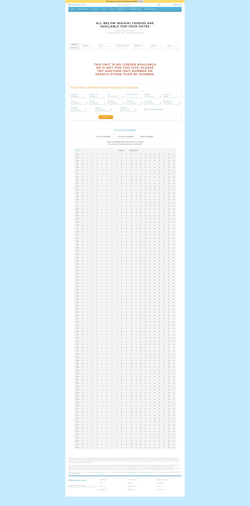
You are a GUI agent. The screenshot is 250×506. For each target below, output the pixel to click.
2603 (77, 447)
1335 (77, 257)
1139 (77, 232)
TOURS (104, 9)
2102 (77, 402)
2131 (77, 435)
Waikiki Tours (131, 486)
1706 (77, 338)
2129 (77, 428)
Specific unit (166, 94)
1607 (77, 312)
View (101, 45)
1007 (77, 225)
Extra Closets (148, 101)
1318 (77, 254)
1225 (77, 241)
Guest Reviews (103, 479)
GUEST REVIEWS (150, 9)
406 (77, 167)
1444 (77, 280)
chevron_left (82, 150)
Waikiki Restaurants (162, 479)
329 (77, 161)
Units (77, 150)
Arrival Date (73, 94)
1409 (77, 264)
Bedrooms (138, 45)
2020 (77, 393)
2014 (77, 386)
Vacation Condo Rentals (146, 472)
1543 (77, 306)
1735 (77, 351)
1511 (77, 283)
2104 (77, 406)
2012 (77, 383)
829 (77, 215)
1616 (77, 322)
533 (77, 183)
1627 (77, 328)
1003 (77, 222)
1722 (77, 341)
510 (77, 174)
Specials (130, 483)
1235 (77, 248)
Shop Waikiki (160, 483)
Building (85, 45)
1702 (77, 335)
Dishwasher (129, 101)
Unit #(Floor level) (122, 45)
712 (77, 203)
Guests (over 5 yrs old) (132, 94)
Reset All (74, 48)
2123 (77, 422)
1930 (77, 377)
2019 (77, 389)
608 (77, 187)
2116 (77, 412)
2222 (77, 441)
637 (77, 199)
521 (77, 180)
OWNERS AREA (135, 9)
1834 (77, 360)
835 (77, 219)
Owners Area (160, 489)
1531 (77, 296)
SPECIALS (95, 9)
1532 (77, 299)
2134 (77, 438)
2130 (77, 431)
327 (77, 158)
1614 (77, 319)
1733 (77, 348)
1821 (77, 357)
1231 (77, 244)
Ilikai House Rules (136, 466)
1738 (77, 354)
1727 (77, 344)
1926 (77, 373)
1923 (77, 367)
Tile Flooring (123, 107)
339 (77, 164)
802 (77, 209)
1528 (77, 293)
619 (77, 193)
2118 (77, 415)
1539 (77, 302)
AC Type (72, 101)
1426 (77, 273)
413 (77, 170)
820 (77, 212)
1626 (77, 325)
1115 (77, 228)
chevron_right (174, 150)
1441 (77, 277)
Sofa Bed (97, 107)
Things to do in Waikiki (73, 473)
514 (77, 177)
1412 (77, 267)
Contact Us (102, 486)
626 (77, 196)
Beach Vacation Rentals (130, 472)
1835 (77, 364)
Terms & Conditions (90, 487)
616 (77, 190)
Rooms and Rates (133, 479)
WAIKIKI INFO (83, 9)
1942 (77, 380)
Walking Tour (103, 489)
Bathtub (91, 101)
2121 (77, 418)
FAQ (111, 9)
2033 (77, 399)
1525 (77, 290)
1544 (77, 309)
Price (169, 45)
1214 (77, 238)
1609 (77, 315)
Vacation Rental (99, 472)
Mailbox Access (167, 101)
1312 (77, 251)
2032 (77, 396)
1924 (77, 370)
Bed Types (110, 101)
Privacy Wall (73, 107)
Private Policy (81, 487)
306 (77, 154)
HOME (72, 9)
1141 (77, 235)
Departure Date (94, 94)
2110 (77, 409)
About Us (159, 486)
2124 (77, 425)
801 (77, 206)
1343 (77, 261)
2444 (77, 444)
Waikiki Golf (131, 489)
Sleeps (153, 45)
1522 (77, 286)
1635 (77, 331)
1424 (77, 270)
